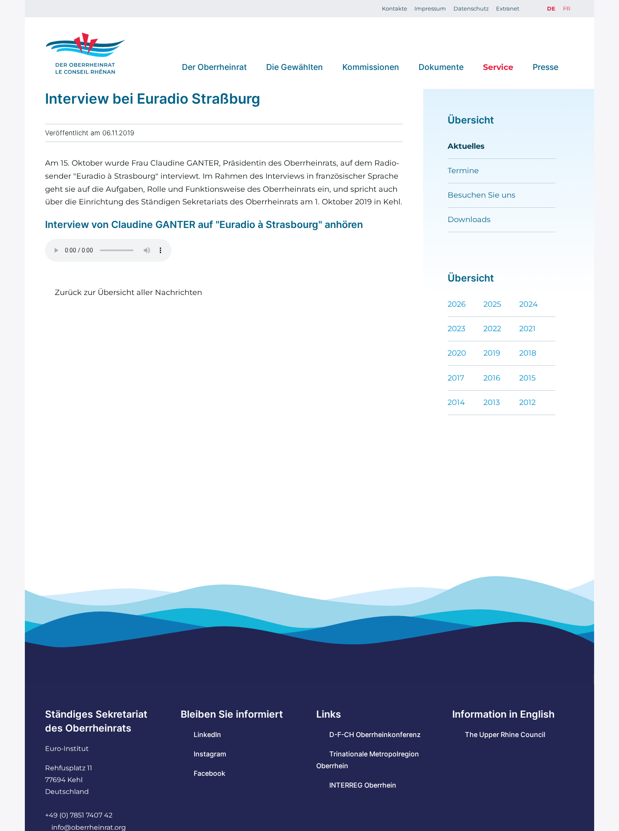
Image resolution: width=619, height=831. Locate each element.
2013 (491, 402)
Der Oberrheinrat (214, 67)
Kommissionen (370, 67)
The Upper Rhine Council (505, 734)
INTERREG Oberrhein (362, 785)
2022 (492, 328)
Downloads (469, 219)
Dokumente (441, 67)
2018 (527, 352)
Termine (463, 170)
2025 (492, 304)
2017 (456, 377)
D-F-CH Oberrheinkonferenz (374, 734)
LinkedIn (207, 734)
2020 (457, 352)
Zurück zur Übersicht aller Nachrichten (128, 292)
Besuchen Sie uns (481, 194)
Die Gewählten (294, 67)
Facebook (209, 773)
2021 (527, 328)
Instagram (210, 754)
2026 (457, 304)
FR (566, 8)
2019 (491, 352)
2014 (456, 402)
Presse (545, 67)
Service (498, 67)
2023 (456, 328)
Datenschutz (471, 8)
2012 (527, 402)
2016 (491, 377)
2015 (527, 377)
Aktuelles (466, 146)
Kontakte (394, 8)
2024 (528, 304)
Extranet (507, 8)
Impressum (430, 8)
